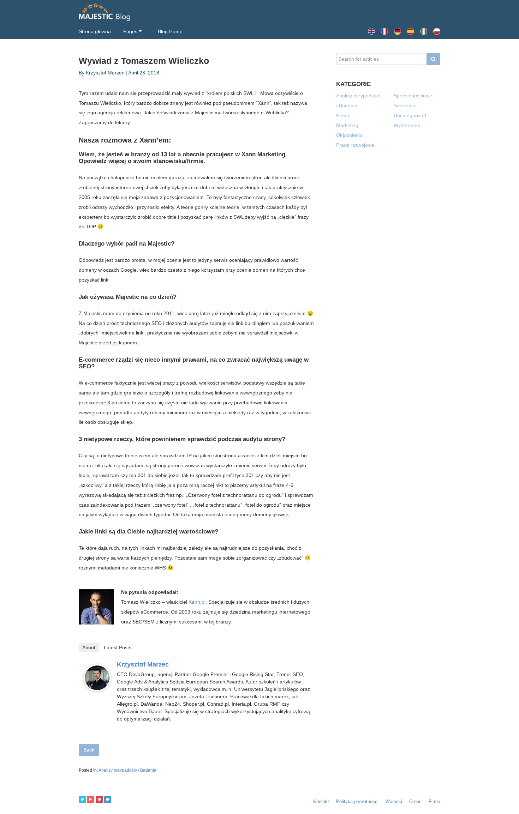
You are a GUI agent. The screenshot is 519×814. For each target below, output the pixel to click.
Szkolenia (404, 105)
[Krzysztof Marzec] (97, 677)
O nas (415, 801)
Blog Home (170, 31)
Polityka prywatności (357, 801)
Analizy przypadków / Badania (127, 770)
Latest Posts (117, 647)
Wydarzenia (407, 125)
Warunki (394, 801)
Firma (342, 115)
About (88, 647)
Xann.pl (197, 602)
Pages (130, 31)
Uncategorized (410, 115)
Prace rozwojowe (355, 145)
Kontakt (321, 801)
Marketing (347, 125)
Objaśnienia (349, 135)
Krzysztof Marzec (143, 664)
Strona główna (95, 31)
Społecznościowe (413, 95)
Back (88, 750)
